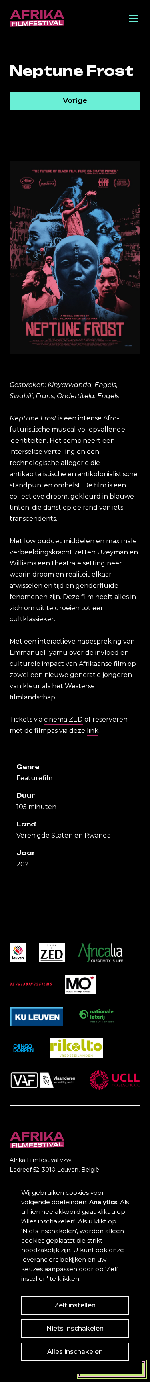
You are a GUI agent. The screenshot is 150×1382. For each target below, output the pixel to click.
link (92, 730)
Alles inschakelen (75, 1351)
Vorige (75, 100)
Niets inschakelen (75, 1328)
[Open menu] (133, 18)
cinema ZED (63, 719)
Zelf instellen (75, 1305)
